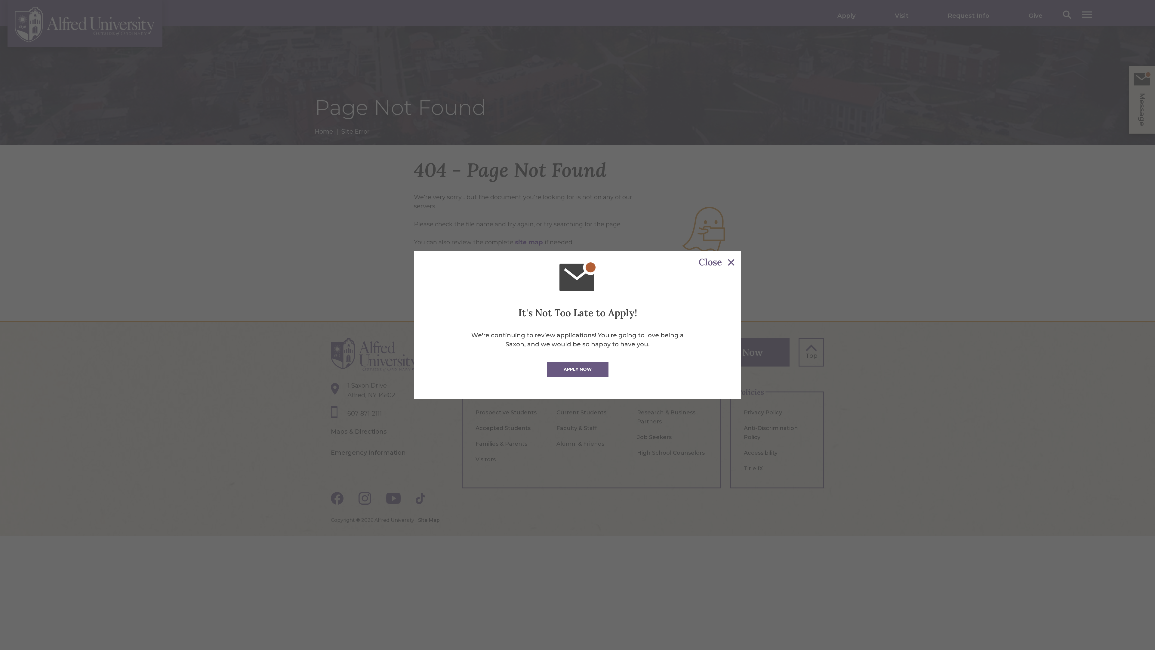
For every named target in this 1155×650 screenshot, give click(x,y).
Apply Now (578, 369)
